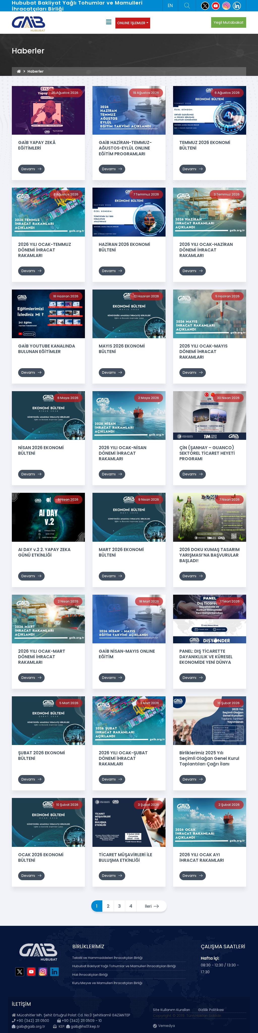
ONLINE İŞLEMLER (131, 22)
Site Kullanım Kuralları (171, 1009)
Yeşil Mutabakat (229, 22)
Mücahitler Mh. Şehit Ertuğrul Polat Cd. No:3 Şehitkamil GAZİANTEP (73, 1015)
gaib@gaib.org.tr (30, 1026)
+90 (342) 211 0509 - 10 (81, 1020)
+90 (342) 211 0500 (32, 1020)
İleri (148, 906)
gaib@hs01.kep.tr (85, 1026)
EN (170, 6)
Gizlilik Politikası (211, 1009)
